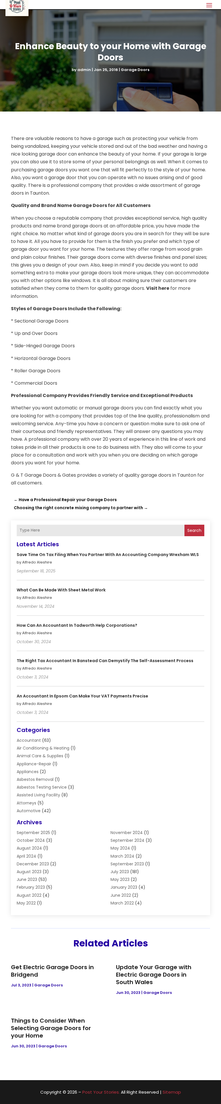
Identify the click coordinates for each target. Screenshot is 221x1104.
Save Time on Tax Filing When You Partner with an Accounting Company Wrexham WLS (108, 554)
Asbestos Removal (35, 779)
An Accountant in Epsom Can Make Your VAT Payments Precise (82, 696)
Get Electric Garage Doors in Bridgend (52, 971)
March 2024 (122, 856)
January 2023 (123, 887)
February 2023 (31, 887)
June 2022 (120, 895)
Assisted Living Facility (38, 795)
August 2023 (29, 872)
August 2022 (29, 895)
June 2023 (27, 879)
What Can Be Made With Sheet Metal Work (61, 590)
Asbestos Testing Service (42, 787)
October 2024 (31, 840)
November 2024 (126, 832)
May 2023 (119, 879)
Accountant (29, 740)
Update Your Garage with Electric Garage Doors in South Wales (153, 974)
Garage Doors (135, 69)
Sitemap (172, 1092)
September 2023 (127, 864)
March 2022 (122, 903)
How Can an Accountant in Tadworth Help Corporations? (77, 625)
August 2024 (29, 848)
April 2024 (26, 856)
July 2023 (119, 872)
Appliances (28, 772)
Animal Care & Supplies (40, 756)
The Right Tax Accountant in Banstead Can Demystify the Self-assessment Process (105, 661)
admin (84, 69)
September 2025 (33, 832)
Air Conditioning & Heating (43, 748)
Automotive (29, 811)
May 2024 (120, 848)
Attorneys (26, 803)
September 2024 (127, 840)
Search (194, 530)
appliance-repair (34, 764)
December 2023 (33, 864)
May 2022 (26, 903)
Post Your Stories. (101, 1092)
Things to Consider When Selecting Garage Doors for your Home (51, 1028)
